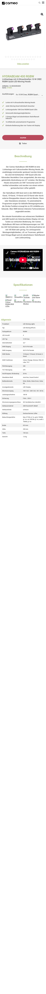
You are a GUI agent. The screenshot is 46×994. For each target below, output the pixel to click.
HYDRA (9, 88)
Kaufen (23, 138)
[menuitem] (40, 2)
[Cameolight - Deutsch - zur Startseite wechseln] (10, 2)
